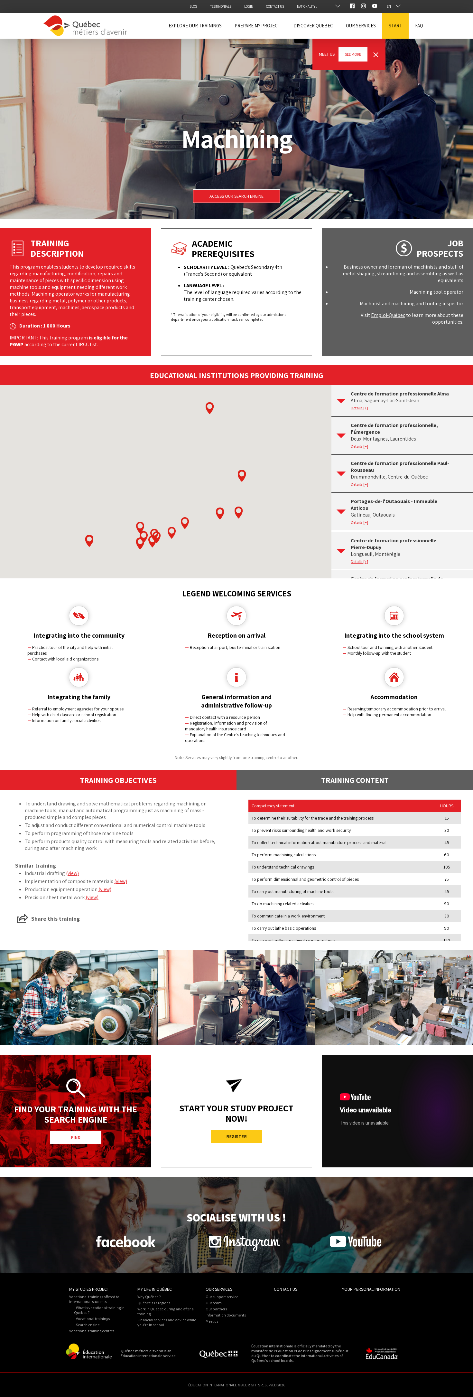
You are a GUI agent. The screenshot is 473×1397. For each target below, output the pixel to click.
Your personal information (371, 1289)
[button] (210, 408)
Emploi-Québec (388, 315)
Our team (214, 1302)
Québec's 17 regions (153, 1302)
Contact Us (285, 1289)
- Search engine (86, 1324)
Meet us (212, 1321)
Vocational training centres (91, 1330)
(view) (72, 873)
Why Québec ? (149, 1296)
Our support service (222, 1296)
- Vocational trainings (92, 1318)
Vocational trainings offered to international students (94, 1299)
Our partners (216, 1309)
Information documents (226, 1315)
